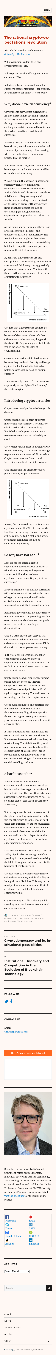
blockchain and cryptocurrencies (18, 918)
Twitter (9, 1228)
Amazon (9, 1243)
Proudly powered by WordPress (29, 1350)
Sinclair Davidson (24, 921)
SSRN (32, 1228)
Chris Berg (13, 915)
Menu (47, 10)
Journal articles (12, 1327)
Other (7, 1341)
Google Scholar (13, 1236)
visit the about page (15, 1195)
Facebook (10, 1220)
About (7, 1314)
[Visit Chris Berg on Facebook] (11, 1002)
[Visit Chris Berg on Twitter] (6, 1002)
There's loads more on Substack (28, 1053)
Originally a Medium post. (17, 54)
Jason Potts (39, 918)
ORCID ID (34, 1236)
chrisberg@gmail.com (16, 1031)
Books (7, 1321)
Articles (36, 915)
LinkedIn (34, 1243)
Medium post (10, 921)
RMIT (32, 1220)
